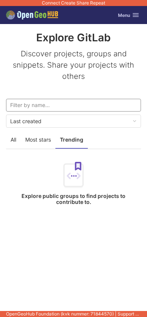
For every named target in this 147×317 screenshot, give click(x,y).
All (13, 139)
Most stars (38, 139)
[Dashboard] (32, 15)
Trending (71, 139)
